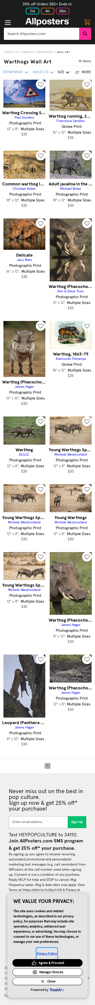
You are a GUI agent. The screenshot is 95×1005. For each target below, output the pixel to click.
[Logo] (47, 22)
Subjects (11, 52)
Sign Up (77, 822)
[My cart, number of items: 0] (87, 22)
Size (61, 72)
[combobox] (41, 34)
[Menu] (8, 22)
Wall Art (63, 52)
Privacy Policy (47, 953)
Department (13, 72)
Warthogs (45, 52)
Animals (27, 52)
